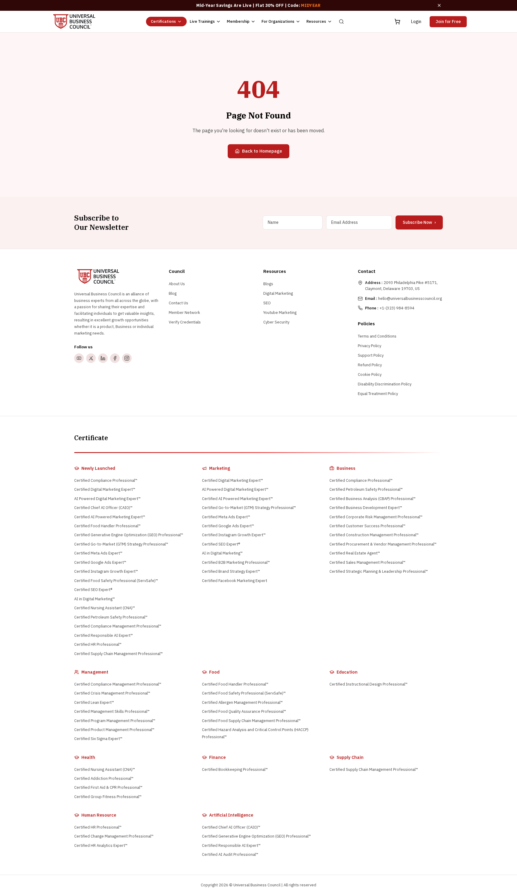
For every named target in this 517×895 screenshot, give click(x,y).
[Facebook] (115, 358)
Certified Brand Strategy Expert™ (231, 571)
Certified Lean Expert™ (94, 702)
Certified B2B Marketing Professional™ (236, 562)
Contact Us (178, 303)
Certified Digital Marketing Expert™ (104, 489)
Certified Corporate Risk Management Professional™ (375, 516)
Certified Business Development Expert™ (365, 507)
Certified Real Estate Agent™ (354, 553)
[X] (91, 358)
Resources (316, 21)
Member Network (184, 312)
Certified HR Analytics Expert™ (100, 845)
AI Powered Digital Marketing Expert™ (107, 498)
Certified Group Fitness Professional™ (108, 796)
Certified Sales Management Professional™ (367, 562)
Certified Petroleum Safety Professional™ (111, 617)
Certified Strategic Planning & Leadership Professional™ (378, 571)
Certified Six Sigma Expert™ (98, 738)
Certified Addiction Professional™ (103, 778)
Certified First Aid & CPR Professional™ (108, 787)
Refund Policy (370, 364)
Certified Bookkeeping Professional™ (235, 769)
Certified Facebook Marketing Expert (234, 580)
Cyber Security (276, 322)
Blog (173, 293)
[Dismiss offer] (439, 5)
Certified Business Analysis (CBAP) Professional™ (372, 498)
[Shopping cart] (397, 21)
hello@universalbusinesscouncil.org (403, 298)
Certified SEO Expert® (93, 589)
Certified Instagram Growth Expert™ (106, 571)
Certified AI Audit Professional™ (230, 854)
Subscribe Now (419, 222)
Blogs (268, 283)
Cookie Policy (369, 374)
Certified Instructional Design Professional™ (368, 684)
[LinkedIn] (103, 358)
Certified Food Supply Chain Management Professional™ (251, 720)
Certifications (163, 21)
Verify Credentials (185, 322)
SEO (267, 303)
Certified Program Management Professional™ (114, 720)
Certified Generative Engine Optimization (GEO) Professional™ (128, 534)
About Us (177, 283)
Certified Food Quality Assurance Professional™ (244, 711)
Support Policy (371, 355)
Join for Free (448, 21)
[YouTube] (79, 358)
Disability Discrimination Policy (384, 384)
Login (416, 21)
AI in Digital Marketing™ (94, 598)
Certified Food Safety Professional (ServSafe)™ (116, 580)
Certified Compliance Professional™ (105, 480)
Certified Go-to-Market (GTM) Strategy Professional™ (121, 544)
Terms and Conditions (377, 336)
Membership (238, 21)
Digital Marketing (278, 293)
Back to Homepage (262, 151)
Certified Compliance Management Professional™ (117, 626)
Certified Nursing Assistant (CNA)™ (104, 607)
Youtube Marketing (279, 312)
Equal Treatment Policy (378, 393)
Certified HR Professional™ (97, 644)
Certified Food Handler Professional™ (107, 525)
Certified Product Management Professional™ (114, 729)
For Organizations (277, 21)
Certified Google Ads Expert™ (100, 562)
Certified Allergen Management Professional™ (242, 702)
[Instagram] (127, 358)
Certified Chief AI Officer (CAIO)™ (103, 507)
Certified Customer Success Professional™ (367, 525)
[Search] (341, 21)
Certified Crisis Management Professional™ (112, 693)
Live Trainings (202, 21)
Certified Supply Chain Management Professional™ (118, 653)
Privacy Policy (369, 345)
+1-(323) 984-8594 (389, 308)
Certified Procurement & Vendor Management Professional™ (383, 544)
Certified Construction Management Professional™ (374, 534)
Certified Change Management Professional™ (113, 836)
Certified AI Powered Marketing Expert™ (109, 516)
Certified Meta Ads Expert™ (98, 553)
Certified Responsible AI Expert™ (103, 635)
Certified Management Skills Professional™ (112, 711)
